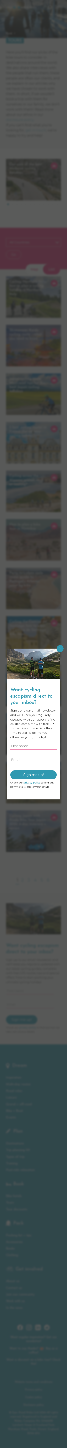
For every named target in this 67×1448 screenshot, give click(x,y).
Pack (18, 1223)
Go (13, 254)
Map (34, 269)
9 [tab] (44, 204)
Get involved (29, 1269)
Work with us (15, 1301)
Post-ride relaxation (20, 1170)
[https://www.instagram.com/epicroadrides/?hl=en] (29, 1329)
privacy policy (27, 1027)
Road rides (14, 1091)
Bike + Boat (14, 1111)
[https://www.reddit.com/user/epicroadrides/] (46, 1329)
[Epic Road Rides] (21, 7)
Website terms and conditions (33, 1382)
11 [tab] (53, 204)
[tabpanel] (33, 179)
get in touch (35, 130)
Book (9, 33)
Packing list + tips (18, 1235)
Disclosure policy (33, 1405)
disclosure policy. (20, 120)
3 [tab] (17, 204)
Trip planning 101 (18, 1150)
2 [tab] (12, 204)
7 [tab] (35, 204)
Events (11, 1117)
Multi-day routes (18, 1084)
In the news (14, 1308)
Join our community (20, 1294)
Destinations (15, 1143)
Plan (18, 1131)
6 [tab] (30, 204)
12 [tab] (57, 204)
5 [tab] (26, 204)
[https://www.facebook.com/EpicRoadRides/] (20, 1329)
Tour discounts (16, 1209)
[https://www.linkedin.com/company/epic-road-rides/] (38, 1329)
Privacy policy (33, 1389)
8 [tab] (39, 204)
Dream (19, 1065)
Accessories (14, 1242)
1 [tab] (8, 204)
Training (12, 1163)
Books (10, 1248)
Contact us (14, 1288)
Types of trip (15, 1157)
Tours (10, 1202)
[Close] (60, 648)
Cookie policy (33, 1397)
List (51, 269)
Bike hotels (14, 1196)
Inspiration (13, 1077)
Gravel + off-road (19, 1104)
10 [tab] (48, 204)
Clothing (12, 1255)
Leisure (11, 1097)
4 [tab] (21, 204)
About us (12, 1281)
